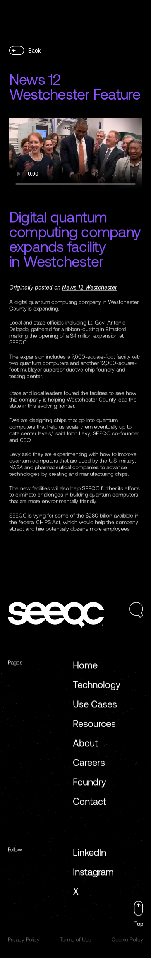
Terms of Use (75, 939)
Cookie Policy (127, 939)
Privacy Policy (23, 939)
